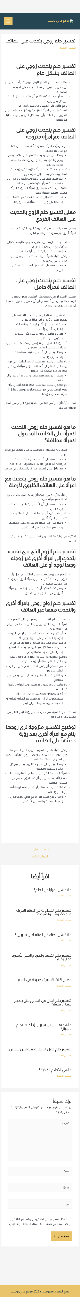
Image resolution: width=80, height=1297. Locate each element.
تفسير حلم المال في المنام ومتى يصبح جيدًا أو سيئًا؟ (42, 1002)
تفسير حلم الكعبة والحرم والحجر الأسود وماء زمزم (41, 957)
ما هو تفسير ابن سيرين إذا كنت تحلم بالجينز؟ (43, 1027)
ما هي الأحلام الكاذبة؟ (55, 1070)
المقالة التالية (40, 856)
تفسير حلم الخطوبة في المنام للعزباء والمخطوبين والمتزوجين (43, 912)
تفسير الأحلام (67, 47)
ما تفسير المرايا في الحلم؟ (52, 890)
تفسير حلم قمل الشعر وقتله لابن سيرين (40, 1049)
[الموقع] (40, 1204)
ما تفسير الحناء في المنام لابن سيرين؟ (43, 934)
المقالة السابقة (40, 849)
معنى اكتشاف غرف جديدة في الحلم (44, 979)
